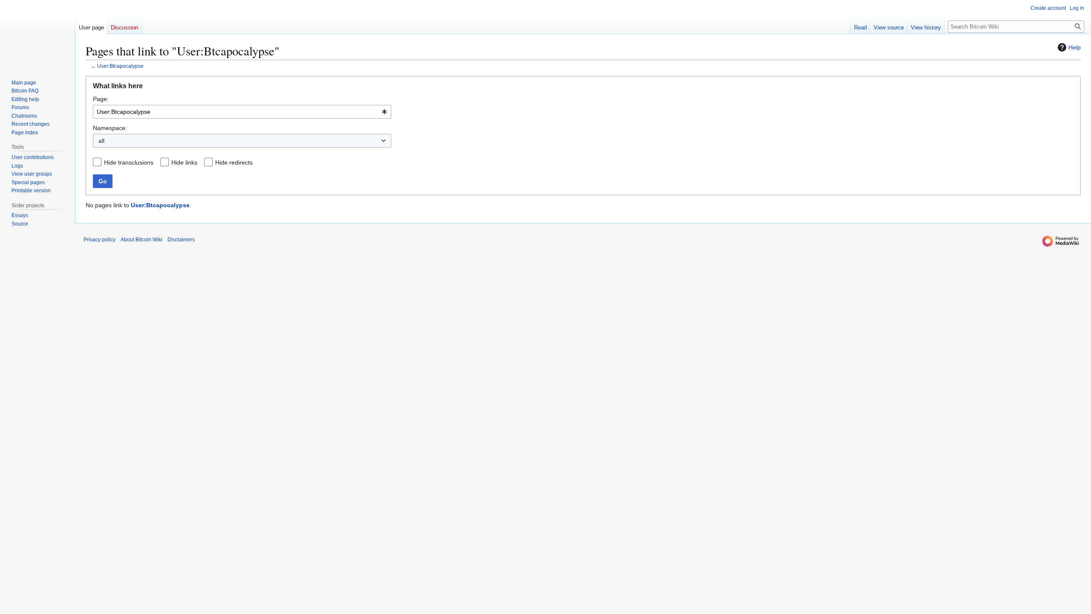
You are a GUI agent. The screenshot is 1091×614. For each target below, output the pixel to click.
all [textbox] (101, 140)
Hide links (184, 162)
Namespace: (110, 128)
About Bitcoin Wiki (141, 240)
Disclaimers (181, 240)
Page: (101, 99)
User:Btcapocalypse (120, 66)
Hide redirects (234, 162)
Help (1074, 47)
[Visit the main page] (37, 34)
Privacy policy (99, 240)
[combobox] (242, 112)
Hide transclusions (128, 162)
